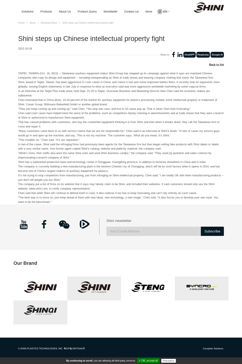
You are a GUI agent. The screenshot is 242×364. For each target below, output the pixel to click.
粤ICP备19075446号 (74, 348)
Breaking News (49, 22)
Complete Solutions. (213, 348)
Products (46, 11)
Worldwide (110, 11)
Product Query (87, 11)
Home (21, 22)
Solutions (27, 11)
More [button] (149, 11)
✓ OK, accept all (148, 360)
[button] (163, 11)
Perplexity (203, 54)
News (33, 22)
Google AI (217, 54)
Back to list (216, 64)
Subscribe (212, 231)
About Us (65, 11)
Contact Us (131, 11)
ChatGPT (190, 54)
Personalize (168, 361)
